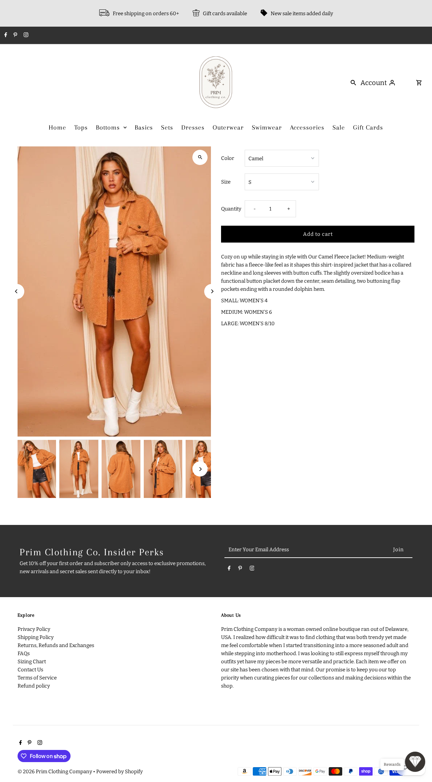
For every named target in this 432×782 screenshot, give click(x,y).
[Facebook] (5, 35)
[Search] (353, 82)
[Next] (211, 291)
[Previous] (16, 291)
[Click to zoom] (200, 157)
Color (227, 158)
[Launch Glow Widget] (415, 762)
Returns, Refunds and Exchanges (56, 645)
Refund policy (34, 686)
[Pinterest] (14, 35)
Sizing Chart (32, 662)
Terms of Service (37, 678)
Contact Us (30, 670)
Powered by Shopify (119, 772)
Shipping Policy (36, 637)
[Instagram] (25, 35)
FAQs (24, 653)
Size (226, 182)
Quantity (231, 209)
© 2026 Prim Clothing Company (55, 772)
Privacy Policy (34, 629)
